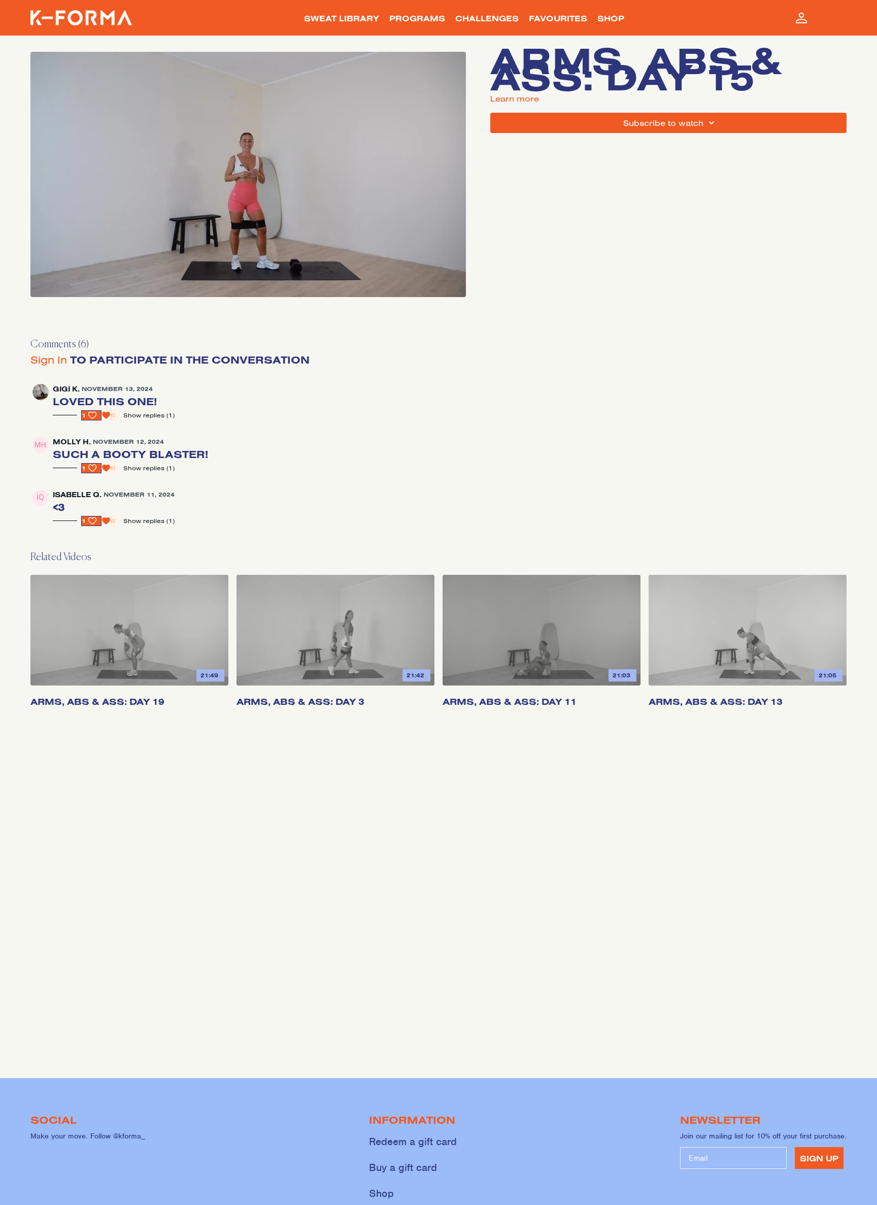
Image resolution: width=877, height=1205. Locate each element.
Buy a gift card (403, 1167)
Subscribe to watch (663, 123)
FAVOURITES (558, 18)
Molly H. (72, 441)
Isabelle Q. (77, 494)
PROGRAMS (417, 18)
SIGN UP (819, 1158)
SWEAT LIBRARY (341, 18)
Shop (381, 1193)
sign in (48, 359)
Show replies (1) (149, 415)
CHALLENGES (487, 18)
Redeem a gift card (413, 1141)
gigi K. (66, 389)
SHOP (610, 18)
